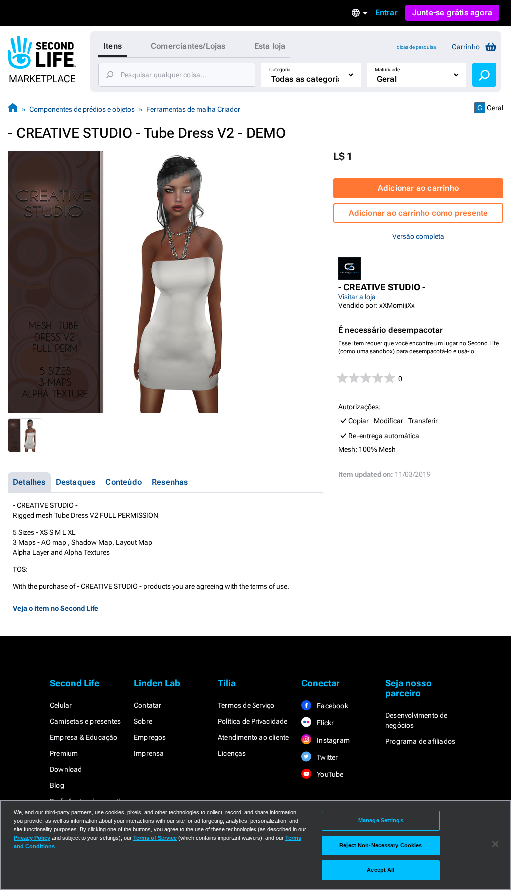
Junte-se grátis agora (452, 12)
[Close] (495, 844)
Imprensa (149, 753)
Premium (64, 753)
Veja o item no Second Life (55, 608)
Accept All (380, 870)
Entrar (386, 12)
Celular (61, 705)
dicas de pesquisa (416, 47)
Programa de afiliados (420, 741)
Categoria (279, 69)
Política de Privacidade (253, 721)
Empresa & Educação (84, 737)
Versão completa (418, 236)
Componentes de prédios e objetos (82, 109)
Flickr (324, 723)
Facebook (331, 706)
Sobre (143, 721)
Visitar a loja (357, 297)
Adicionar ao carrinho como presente (418, 213)
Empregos (150, 737)
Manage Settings (380, 820)
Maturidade (387, 69)
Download (66, 769)
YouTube (329, 774)
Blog (57, 785)
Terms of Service (155, 838)
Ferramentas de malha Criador (193, 109)
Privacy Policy (32, 838)
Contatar (148, 705)
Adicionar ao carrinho (418, 188)
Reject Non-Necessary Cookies (380, 845)
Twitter (326, 757)
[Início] (13, 109)
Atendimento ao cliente (253, 737)
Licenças (232, 753)
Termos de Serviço (246, 705)
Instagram (332, 740)
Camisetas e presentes (85, 721)
